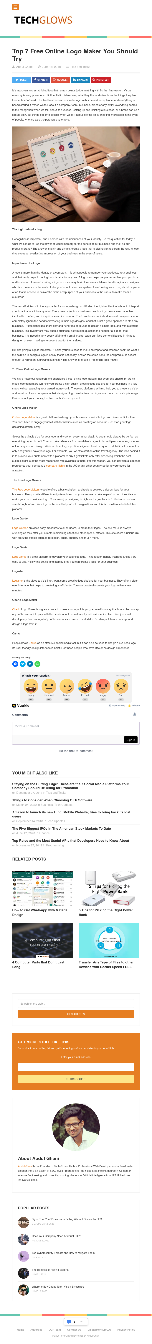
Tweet (23, 79)
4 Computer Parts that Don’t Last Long (38, 964)
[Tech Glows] (76, 20)
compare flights (55, 465)
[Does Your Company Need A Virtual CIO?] (23, 1239)
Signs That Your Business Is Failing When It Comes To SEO (67, 1219)
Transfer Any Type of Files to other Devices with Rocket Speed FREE (106, 964)
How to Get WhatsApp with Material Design (40, 912)
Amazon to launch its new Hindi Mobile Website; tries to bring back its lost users (71, 814)
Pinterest (102, 79)
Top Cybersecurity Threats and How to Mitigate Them (63, 1253)
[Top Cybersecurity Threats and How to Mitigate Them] (23, 1256)
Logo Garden (20, 528)
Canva (33, 643)
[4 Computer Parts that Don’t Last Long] (42, 940)
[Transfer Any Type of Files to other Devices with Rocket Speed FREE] (109, 940)
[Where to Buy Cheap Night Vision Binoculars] (23, 1290)
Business (47, 804)
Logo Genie (19, 556)
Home (20, 1329)
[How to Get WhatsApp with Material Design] (42, 888)
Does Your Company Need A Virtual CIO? (56, 1236)
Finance (44, 833)
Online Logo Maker (23, 417)
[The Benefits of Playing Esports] (23, 1273)
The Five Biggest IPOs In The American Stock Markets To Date (61, 828)
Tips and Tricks (80, 67)
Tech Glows (66, 1335)
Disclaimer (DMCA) (99, 1329)
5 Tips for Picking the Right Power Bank (106, 912)
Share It (42, 79)
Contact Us (74, 1329)
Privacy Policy (126, 1329)
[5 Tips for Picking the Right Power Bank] (109, 888)
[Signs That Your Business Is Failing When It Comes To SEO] (23, 1222)
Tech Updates (63, 804)
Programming (55, 845)
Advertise (36, 1329)
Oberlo (16, 609)
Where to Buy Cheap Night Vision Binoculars (58, 1286)
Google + (62, 79)
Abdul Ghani (25, 1166)
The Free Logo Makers (26, 489)
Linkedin (82, 79)
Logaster (17, 580)
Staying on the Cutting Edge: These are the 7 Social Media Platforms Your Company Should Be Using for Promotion (70, 786)
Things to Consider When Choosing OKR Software (52, 800)
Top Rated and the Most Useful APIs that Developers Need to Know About (70, 840)
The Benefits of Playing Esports (50, 1269)
